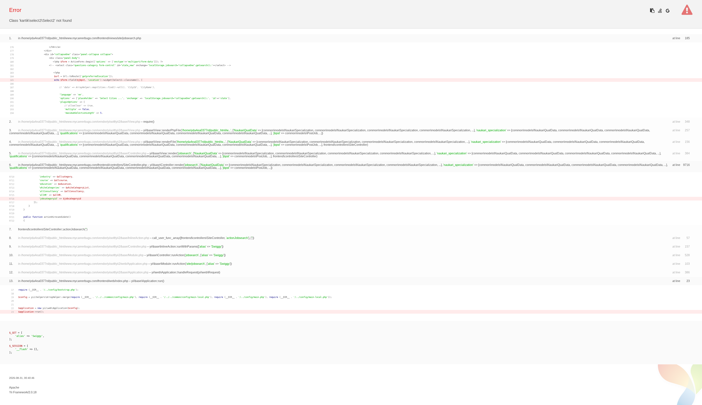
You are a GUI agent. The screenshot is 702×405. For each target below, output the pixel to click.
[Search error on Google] (667, 10)
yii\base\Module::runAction (168, 263)
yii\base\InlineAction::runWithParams (173, 246)
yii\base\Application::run (146, 281)
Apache (14, 387)
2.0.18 (33, 392)
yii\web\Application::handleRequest (174, 272)
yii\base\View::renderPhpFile (162, 130)
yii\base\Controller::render (166, 164)
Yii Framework (18, 392)
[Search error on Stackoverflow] (660, 10)
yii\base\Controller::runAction (165, 255)
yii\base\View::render (163, 153)
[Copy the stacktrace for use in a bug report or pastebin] (652, 10)
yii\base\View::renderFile (159, 141)
